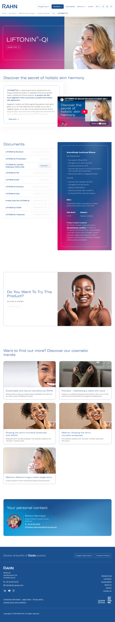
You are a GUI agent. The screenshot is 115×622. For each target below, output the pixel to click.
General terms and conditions (14, 602)
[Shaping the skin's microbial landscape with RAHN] (30, 423)
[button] (98, 6)
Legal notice (26, 599)
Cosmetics (12, 13)
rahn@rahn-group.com (14, 585)
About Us (108, 585)
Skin (53, 13)
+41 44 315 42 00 (12, 582)
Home (4, 13)
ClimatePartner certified (76, 227)
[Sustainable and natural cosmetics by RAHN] (30, 380)
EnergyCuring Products (84, 556)
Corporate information (12, 599)
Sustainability (106, 582)
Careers (109, 588)
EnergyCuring (106, 576)
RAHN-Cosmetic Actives (27, 13)
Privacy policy (38, 599)
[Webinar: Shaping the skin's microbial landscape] (85, 423)
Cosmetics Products (103, 556)
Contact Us (107, 591)
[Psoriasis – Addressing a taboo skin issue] (85, 380)
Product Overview (43, 13)
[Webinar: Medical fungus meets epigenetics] (30, 466)
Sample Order (12, 47)
